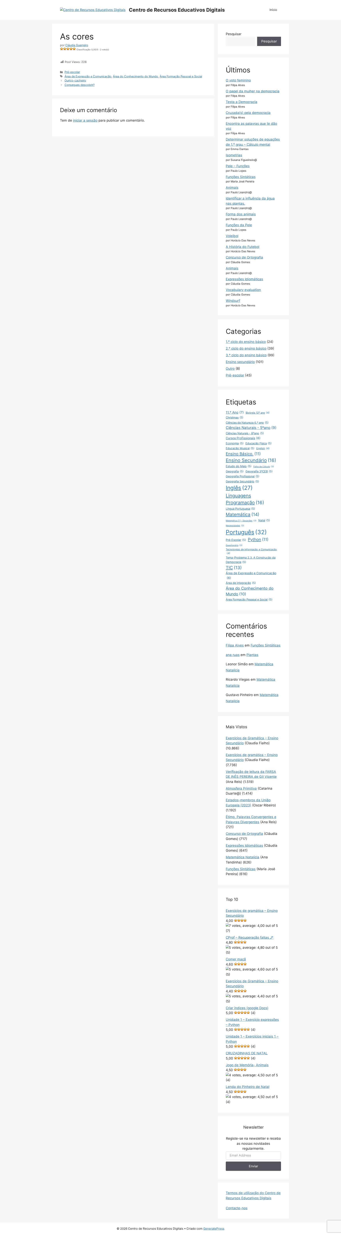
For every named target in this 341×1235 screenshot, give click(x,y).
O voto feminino (238, 80)
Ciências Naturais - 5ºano (251, 427)
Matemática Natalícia (242, 857)
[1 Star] (61, 48)
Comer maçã (236, 959)
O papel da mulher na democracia (252, 91)
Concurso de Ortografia (244, 257)
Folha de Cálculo (263, 466)
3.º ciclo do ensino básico (246, 355)
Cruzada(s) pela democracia (248, 113)
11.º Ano (235, 412)
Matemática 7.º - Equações (241, 520)
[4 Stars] (71, 48)
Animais (232, 188)
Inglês (239, 487)
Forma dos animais (241, 214)
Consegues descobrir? (80, 84)
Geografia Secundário (242, 481)
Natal (264, 520)
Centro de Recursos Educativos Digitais (177, 10)
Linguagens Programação (245, 499)
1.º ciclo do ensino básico (246, 342)
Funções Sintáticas (241, 177)
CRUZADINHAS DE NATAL (247, 1053)
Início (273, 10)
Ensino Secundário (251, 460)
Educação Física (258, 443)
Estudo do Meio (238, 466)
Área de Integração (241, 583)
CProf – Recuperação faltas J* (250, 937)
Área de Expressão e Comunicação (88, 76)
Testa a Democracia (241, 102)
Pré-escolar (72, 72)
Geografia (235, 471)
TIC (234, 567)
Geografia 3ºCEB (259, 471)
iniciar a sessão (85, 120)
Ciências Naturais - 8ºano (245, 433)
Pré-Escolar (236, 539)
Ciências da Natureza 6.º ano (247, 422)
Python (258, 539)
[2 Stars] (64, 48)
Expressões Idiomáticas (244, 279)
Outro (230, 369)
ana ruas (233, 655)
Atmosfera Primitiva (241, 788)
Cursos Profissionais (243, 438)
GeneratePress (213, 1228)
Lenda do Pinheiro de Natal (247, 1087)
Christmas (234, 417)
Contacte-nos (236, 1208)
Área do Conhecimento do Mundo (135, 76)
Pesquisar (233, 34)
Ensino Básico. (243, 453)
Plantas (252, 655)
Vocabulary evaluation (243, 290)
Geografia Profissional (242, 476)
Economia (235, 443)
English (263, 448)
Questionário (234, 545)
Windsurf (233, 301)
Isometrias (234, 155)
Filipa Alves (235, 645)
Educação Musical (240, 448)
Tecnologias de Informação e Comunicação (251, 551)
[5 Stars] (74, 48)
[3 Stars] (67, 48)
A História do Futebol (242, 247)
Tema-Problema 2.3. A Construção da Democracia (250, 559)
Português (246, 532)
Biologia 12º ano (258, 412)
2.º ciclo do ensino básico (246, 348)
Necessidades (235, 525)
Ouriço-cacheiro (75, 80)
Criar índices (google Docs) (247, 1008)
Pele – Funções (238, 166)
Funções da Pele (239, 225)
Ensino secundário (240, 362)
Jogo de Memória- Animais (247, 1065)
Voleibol (232, 236)
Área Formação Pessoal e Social (181, 76)
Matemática (242, 514)
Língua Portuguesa (240, 508)
